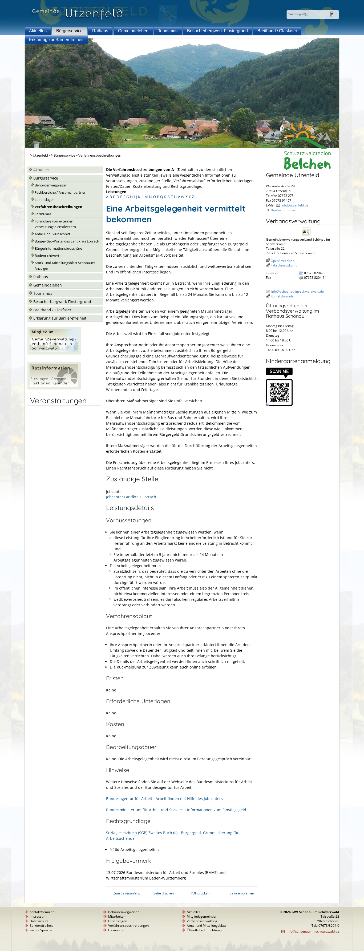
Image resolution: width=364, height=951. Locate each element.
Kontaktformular (283, 210)
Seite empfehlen (242, 893)
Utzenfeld (40, 155)
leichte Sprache (41, 930)
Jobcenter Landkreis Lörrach (131, 496)
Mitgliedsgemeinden (202, 916)
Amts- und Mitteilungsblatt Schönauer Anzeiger (65, 266)
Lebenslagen (45, 199)
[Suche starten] (331, 14)
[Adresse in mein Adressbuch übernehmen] (308, 236)
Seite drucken (163, 893)
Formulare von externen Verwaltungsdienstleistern (55, 224)
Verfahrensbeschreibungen (58, 207)
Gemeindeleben (133, 31)
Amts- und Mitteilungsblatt (206, 925)
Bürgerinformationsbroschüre (58, 248)
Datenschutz (39, 921)
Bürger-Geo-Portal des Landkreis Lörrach (67, 241)
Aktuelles (38, 31)
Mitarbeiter (116, 916)
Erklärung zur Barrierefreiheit (56, 39)
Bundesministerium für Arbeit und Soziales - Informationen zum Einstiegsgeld (176, 809)
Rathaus (100, 31)
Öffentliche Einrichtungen (205, 930)
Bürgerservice (69, 31)
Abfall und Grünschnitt (52, 234)
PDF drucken (200, 893)
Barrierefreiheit (41, 925)
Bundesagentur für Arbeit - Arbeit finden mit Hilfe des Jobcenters (164, 798)
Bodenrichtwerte (48, 255)
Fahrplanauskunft (284, 265)
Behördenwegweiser (51, 185)
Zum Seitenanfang (126, 893)
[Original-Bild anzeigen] (279, 404)
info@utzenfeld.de (294, 205)
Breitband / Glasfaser (277, 31)
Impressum (38, 916)
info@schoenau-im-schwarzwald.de (297, 291)
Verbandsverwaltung (202, 921)
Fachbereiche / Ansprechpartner (60, 192)
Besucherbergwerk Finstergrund (217, 31)
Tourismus (167, 31)
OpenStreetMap (282, 260)
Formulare (43, 214)
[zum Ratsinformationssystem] (54, 388)
